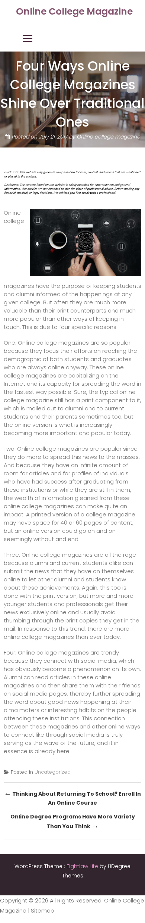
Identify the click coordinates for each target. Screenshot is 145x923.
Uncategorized (53, 772)
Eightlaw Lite (83, 866)
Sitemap (42, 910)
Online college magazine (108, 137)
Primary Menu (27, 38)
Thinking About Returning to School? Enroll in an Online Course (72, 797)
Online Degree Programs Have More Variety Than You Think (72, 822)
